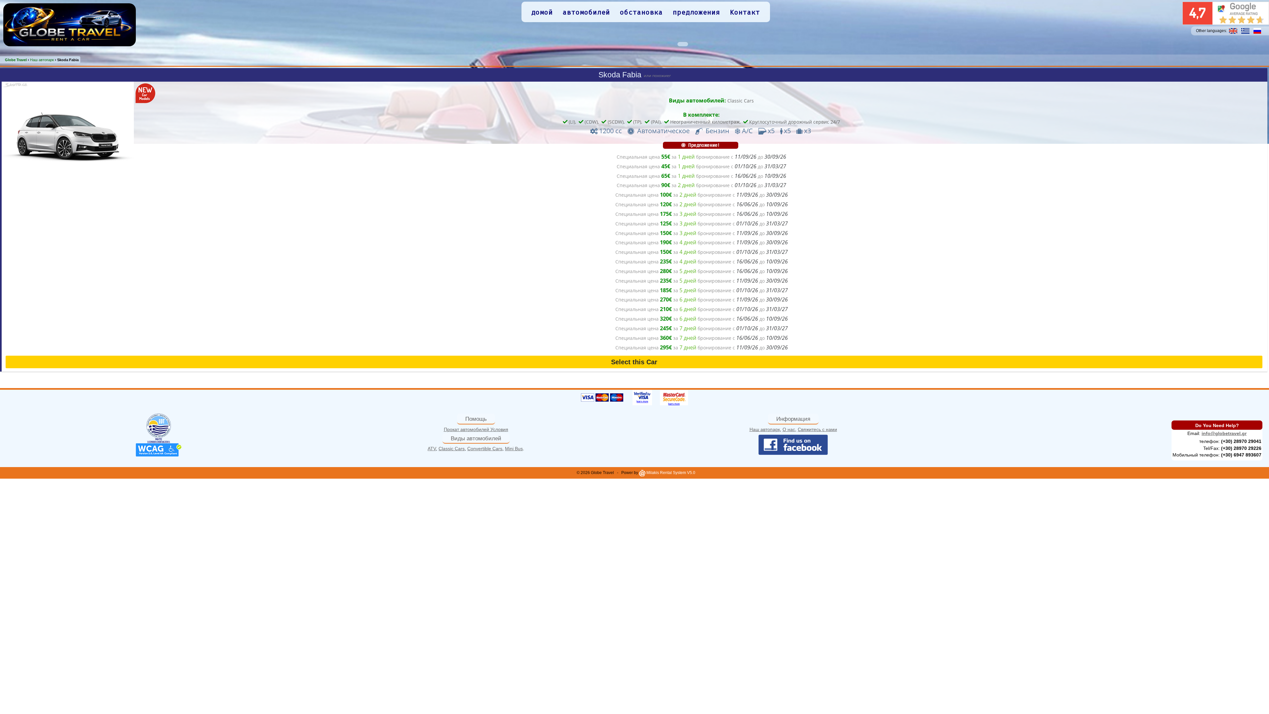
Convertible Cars (484, 448)
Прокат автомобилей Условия (476, 429)
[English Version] (1233, 30)
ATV (432, 448)
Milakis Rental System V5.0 (670, 472)
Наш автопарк (765, 429)
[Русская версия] (1257, 30)
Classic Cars (740, 101)
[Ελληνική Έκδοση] (1245, 30)
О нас (789, 429)
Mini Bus (514, 448)
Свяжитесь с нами (817, 429)
